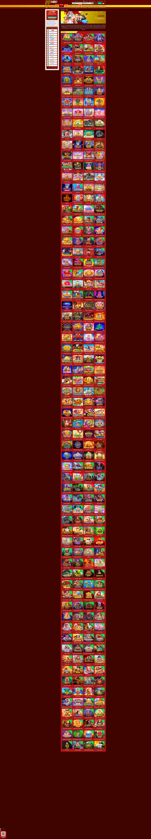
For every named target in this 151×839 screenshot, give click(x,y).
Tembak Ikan (94, 6)
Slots (61, 6)
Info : (47, 7)
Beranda (47, 6)
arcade (71, 6)
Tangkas (89, 6)
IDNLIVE (66, 6)
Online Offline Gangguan (52, 67)
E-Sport (56, 6)
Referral (98, 6)
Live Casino (85, 6)
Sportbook (52, 6)
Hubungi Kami (93, 1)
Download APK (79, 1)
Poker (75, 6)
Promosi (103, 6)
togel (80, 6)
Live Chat (86, 1)
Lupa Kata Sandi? (100, 1)
